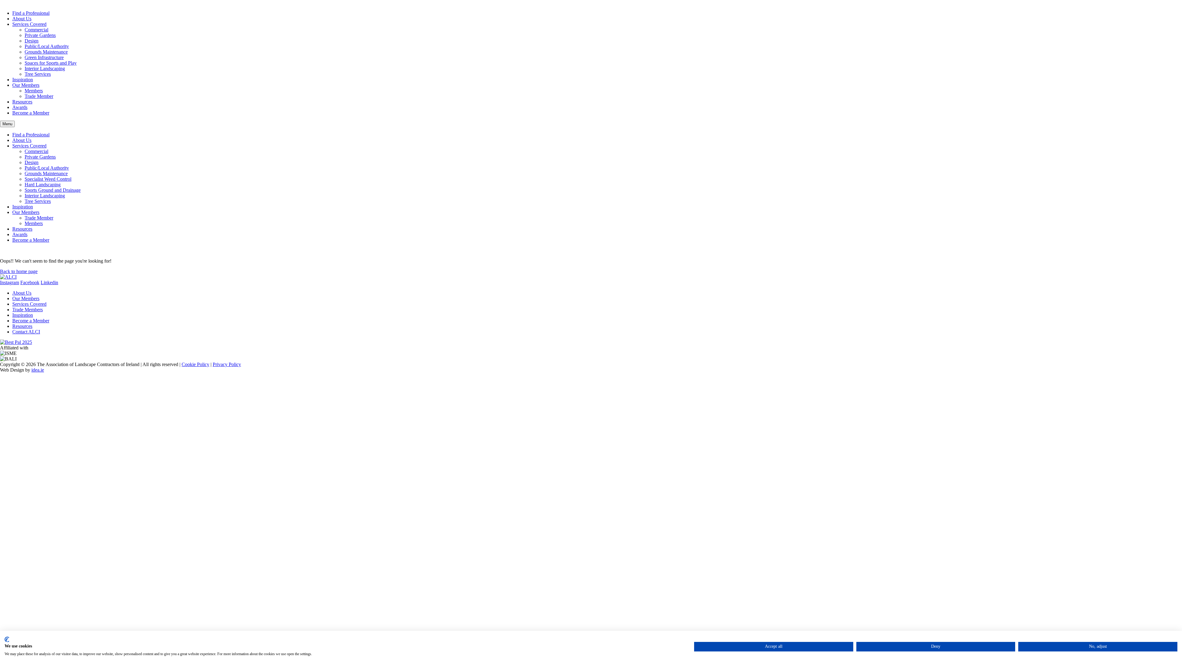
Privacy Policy (227, 364)
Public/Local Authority (47, 46)
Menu (7, 124)
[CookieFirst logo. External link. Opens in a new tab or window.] (7, 639)
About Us (21, 18)
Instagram (9, 282)
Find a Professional (31, 13)
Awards (19, 107)
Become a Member (30, 112)
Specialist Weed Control (48, 179)
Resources (22, 101)
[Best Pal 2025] (16, 342)
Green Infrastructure (44, 57)
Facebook (29, 282)
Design (31, 40)
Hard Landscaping (43, 184)
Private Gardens (40, 35)
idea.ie (37, 370)
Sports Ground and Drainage (53, 190)
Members (34, 90)
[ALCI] (8, 277)
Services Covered (29, 24)
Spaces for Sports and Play (51, 63)
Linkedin (49, 282)
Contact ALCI (26, 331)
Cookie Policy (195, 364)
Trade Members (27, 309)
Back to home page (19, 271)
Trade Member (39, 96)
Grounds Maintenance (46, 51)
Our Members (25, 85)
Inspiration (22, 79)
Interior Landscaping (45, 68)
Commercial (36, 29)
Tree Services (38, 74)
